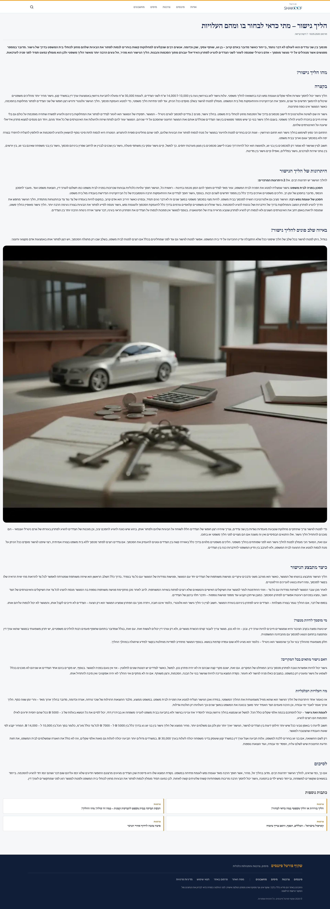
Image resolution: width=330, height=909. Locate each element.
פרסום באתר (221, 879)
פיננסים (180, 7)
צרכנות (166, 7)
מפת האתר (238, 879)
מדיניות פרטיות (184, 879)
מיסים (153, 7)
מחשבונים (139, 7)
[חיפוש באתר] (32, 7)
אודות (193, 7)
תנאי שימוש (203, 879)
